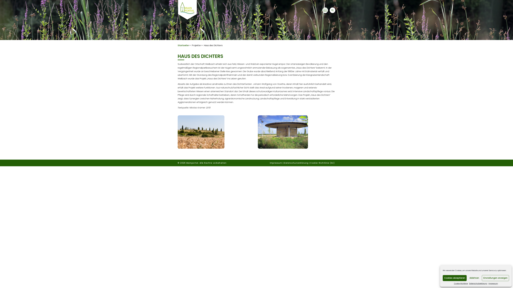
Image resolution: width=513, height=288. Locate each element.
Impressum (493, 283)
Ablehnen (474, 278)
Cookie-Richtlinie (461, 283)
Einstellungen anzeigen (495, 278)
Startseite (183, 45)
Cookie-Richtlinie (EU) (322, 163)
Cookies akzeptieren (454, 278)
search (332, 10)
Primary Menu (325, 10)
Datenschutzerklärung (478, 283)
